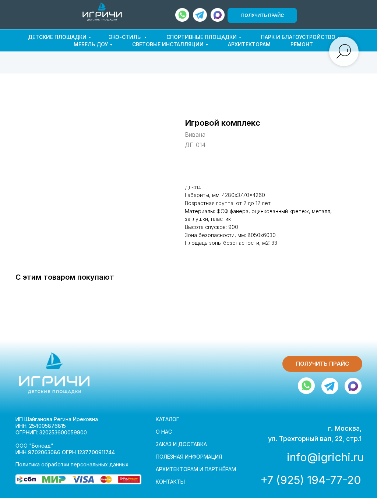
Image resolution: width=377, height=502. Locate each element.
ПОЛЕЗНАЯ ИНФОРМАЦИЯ (189, 456)
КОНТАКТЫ (170, 481)
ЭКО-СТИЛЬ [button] (125, 37)
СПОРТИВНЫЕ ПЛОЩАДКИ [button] (201, 37)
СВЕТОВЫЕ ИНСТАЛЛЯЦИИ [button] (168, 44)
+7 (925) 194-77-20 (310, 480)
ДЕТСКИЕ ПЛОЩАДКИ (57, 37)
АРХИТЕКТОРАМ (249, 44)
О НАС (164, 432)
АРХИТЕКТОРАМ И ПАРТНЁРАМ (196, 469)
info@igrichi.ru (325, 457)
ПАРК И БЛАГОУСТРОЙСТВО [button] (298, 37)
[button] (262, 15)
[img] (102, 11)
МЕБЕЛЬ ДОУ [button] (91, 44)
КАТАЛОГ (167, 419)
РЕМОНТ (301, 44)
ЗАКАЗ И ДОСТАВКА (181, 444)
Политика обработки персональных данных (71, 464)
